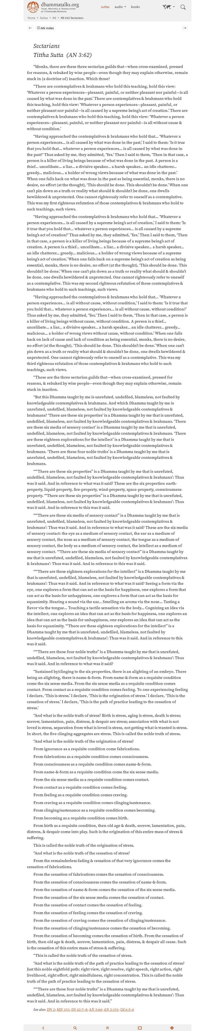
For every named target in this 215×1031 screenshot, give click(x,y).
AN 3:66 (95, 1009)
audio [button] (119, 7)
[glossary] (140, 1027)
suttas (105, 7)
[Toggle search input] (183, 7)
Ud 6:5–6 (127, 1009)
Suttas (44, 18)
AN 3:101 (111, 1009)
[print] (172, 1027)
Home (31, 18)
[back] (43, 1027)
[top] (107, 1027)
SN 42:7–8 (79, 1009)
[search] (75, 1027)
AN (54, 18)
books (135, 7)
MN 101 (63, 1009)
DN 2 (51, 1009)
